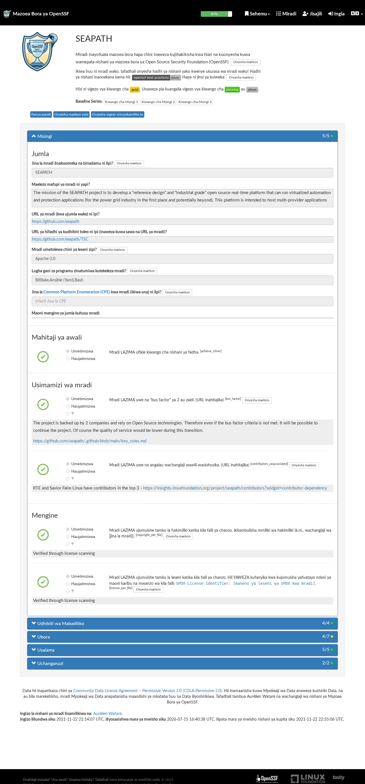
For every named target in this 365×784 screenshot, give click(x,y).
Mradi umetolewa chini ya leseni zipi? (64, 250)
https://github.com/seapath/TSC (60, 239)
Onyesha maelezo (245, 62)
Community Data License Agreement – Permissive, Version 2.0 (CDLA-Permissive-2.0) (147, 691)
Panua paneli (41, 114)
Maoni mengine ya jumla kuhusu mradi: (66, 313)
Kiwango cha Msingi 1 (121, 102)
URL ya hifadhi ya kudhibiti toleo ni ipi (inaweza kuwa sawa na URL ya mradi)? (99, 232)
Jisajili (315, 13)
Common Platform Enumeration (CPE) (76, 292)
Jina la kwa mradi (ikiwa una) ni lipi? (96, 292)
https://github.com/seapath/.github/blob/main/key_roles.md (89, 441)
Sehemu (258, 13)
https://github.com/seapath (55, 222)
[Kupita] (232, 89)
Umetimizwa (75, 351)
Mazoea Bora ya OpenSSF (41, 13)
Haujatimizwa (75, 358)
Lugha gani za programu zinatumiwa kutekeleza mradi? (79, 271)
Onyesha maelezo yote (71, 114)
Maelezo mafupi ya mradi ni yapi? (61, 185)
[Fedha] (252, 89)
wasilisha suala (149, 779)
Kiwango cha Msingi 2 (158, 102)
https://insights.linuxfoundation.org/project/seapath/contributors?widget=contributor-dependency (235, 488)
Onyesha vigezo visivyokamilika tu (117, 114)
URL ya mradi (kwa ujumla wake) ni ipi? (66, 214)
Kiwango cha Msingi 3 (195, 102)
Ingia (339, 13)
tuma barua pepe (121, 779)
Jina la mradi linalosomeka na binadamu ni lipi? (72, 164)
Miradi (288, 13)
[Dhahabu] (135, 89)
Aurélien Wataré (107, 714)
